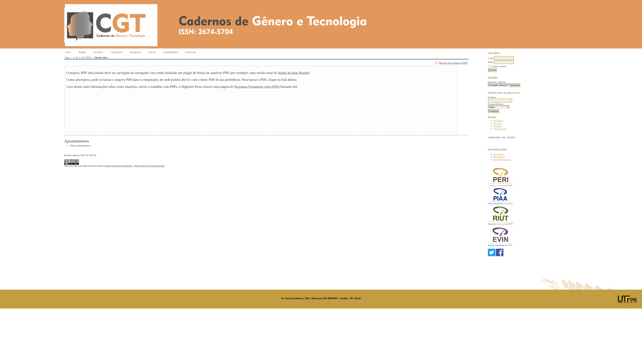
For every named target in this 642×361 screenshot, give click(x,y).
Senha (491, 62)
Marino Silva (101, 57)
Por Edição (498, 120)
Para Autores (499, 157)
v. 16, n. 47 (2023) (82, 57)
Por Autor (497, 123)
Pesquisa (135, 52)
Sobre (82, 52)
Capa (68, 52)
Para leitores (498, 154)
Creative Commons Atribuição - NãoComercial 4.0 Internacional (134, 166)
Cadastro (116, 52)
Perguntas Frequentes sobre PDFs (257, 86)
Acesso (98, 52)
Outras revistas (500, 129)
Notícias (190, 52)
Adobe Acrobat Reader (293, 73)
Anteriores (170, 52)
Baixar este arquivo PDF (453, 63)
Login (491, 58)
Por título (497, 126)
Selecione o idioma (496, 82)
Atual (152, 52)
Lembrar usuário (499, 66)
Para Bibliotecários (502, 159)
